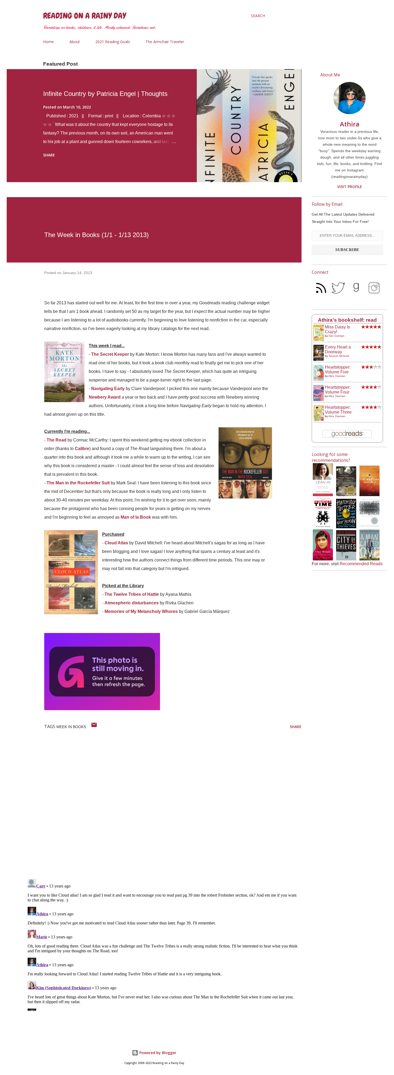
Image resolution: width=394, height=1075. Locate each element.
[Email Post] (94, 726)
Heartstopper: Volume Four (338, 389)
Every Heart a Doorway (338, 349)
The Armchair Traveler (165, 41)
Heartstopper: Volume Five (338, 369)
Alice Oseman (336, 375)
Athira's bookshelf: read (347, 320)
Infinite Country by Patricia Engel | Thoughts (105, 93)
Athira (349, 123)
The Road (56, 440)
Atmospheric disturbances (132, 603)
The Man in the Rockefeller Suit (78, 483)
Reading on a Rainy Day (84, 16)
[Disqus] (163, 805)
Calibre (82, 448)
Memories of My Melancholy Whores (141, 611)
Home (48, 41)
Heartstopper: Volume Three (338, 409)
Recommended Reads (361, 563)
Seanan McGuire (339, 355)
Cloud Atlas (116, 543)
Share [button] (49, 155)
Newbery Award (105, 397)
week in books (71, 727)
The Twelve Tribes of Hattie (132, 594)
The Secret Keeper (110, 354)
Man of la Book (136, 517)
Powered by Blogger (157, 1052)
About (74, 41)
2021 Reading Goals (112, 41)
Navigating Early (108, 388)
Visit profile (349, 186)
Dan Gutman (336, 335)
